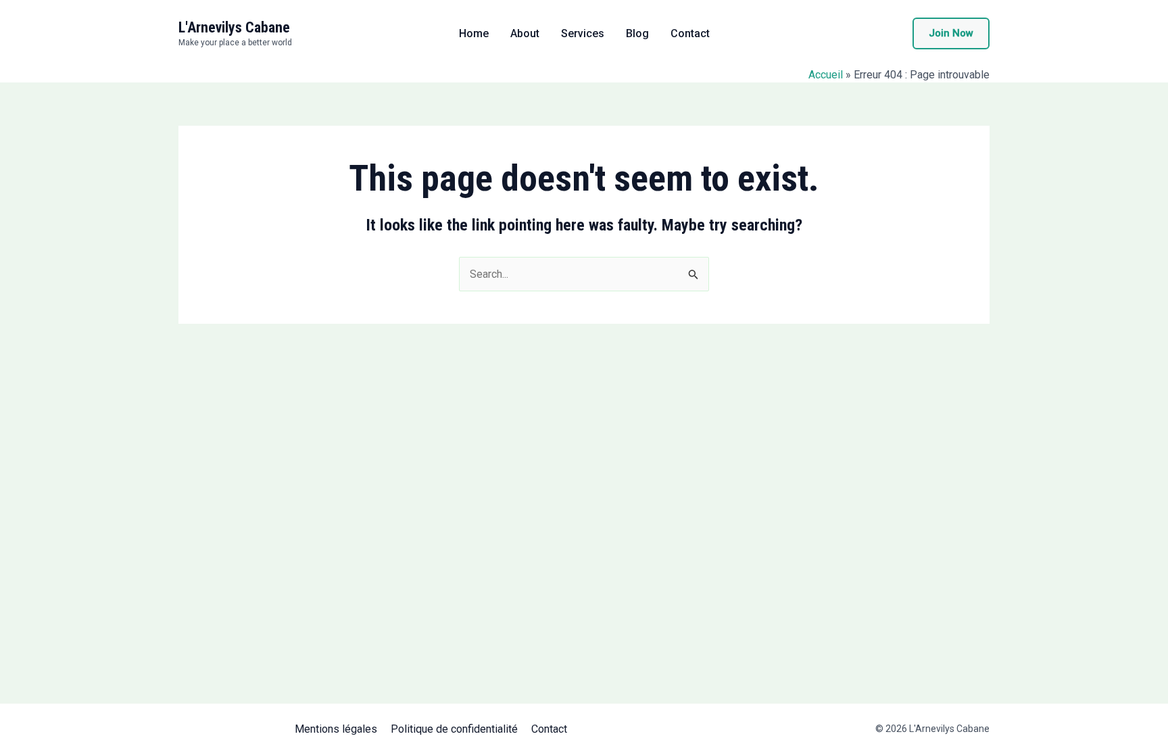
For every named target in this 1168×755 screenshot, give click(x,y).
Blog (637, 33)
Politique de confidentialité (454, 729)
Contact (690, 33)
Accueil (825, 74)
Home (474, 33)
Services (582, 33)
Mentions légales (336, 729)
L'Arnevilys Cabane (234, 27)
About (524, 33)
